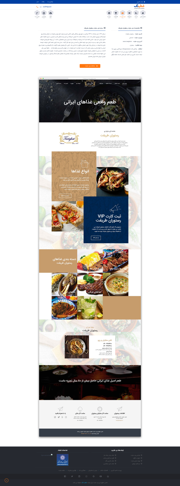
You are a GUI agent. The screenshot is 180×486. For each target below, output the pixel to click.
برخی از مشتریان (92, 470)
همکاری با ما (50, 2)
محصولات (129, 17)
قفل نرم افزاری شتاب (108, 458)
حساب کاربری (140, 2)
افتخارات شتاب (104, 470)
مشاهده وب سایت (90, 66)
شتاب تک (84, 483)
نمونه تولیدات (123, 17)
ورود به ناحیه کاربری (116, 470)
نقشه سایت (61, 470)
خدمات (136, 17)
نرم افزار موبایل (136, 464)
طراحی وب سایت (135, 455)
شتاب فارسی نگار (109, 461)
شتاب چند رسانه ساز (109, 455)
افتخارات (116, 17)
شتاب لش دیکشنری (109, 464)
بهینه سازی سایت (135, 461)
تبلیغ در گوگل (136, 458)
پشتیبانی (44, 17)
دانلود (50, 17)
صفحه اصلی (143, 17)
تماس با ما (37, 17)
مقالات (43, 2)
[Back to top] (6, 480)
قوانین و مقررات (72, 470)
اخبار (38, 2)
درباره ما (109, 17)
